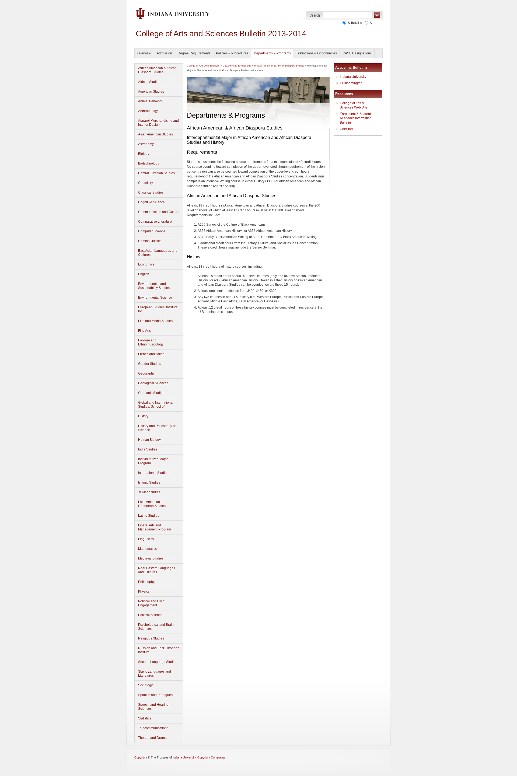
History (143, 416)
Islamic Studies (149, 482)
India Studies (147, 449)
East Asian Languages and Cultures (157, 253)
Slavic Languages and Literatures (154, 673)
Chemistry (145, 183)
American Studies (151, 91)
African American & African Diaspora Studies (157, 70)
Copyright (140, 757)
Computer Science (151, 231)
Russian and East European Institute (158, 650)
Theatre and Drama (152, 738)
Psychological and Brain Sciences (156, 627)
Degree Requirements (194, 53)
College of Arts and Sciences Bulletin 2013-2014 (221, 33)
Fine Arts (144, 331)
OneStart (346, 129)
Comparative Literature (155, 221)
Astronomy (146, 144)
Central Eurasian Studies (156, 173)
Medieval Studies (150, 558)
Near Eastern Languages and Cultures (156, 570)
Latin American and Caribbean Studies (152, 504)
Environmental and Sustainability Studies (154, 286)
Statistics (144, 718)
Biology (143, 154)
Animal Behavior (150, 101)
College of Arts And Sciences (203, 65)
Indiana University (353, 77)
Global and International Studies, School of (155, 404)
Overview (144, 53)
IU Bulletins (354, 22)
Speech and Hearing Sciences (153, 707)
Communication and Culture (158, 212)
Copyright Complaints (211, 757)
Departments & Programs (272, 53)
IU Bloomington (351, 83)
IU (370, 22)
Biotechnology (148, 163)
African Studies (149, 82)
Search (315, 15)
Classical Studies (150, 192)
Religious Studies (151, 638)
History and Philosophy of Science (157, 428)
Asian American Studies (155, 134)
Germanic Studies (151, 393)
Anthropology (148, 111)
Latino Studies (148, 516)
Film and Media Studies (155, 321)
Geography (146, 373)
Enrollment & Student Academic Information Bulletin (356, 118)
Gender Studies (149, 364)
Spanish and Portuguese (156, 695)
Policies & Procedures (232, 53)
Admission (164, 53)
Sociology (145, 685)
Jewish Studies (149, 492)
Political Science (150, 615)
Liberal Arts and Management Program (154, 527)
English (143, 274)
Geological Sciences (153, 383)
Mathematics (147, 549)
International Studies (153, 473)
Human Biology (149, 440)
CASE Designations (357, 53)
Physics (143, 591)
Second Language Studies (157, 662)
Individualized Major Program (153, 461)
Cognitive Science (151, 202)
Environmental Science (155, 297)
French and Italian (151, 354)
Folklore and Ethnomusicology (150, 342)
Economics (146, 264)
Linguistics (146, 539)
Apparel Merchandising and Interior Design (158, 123)
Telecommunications (153, 728)
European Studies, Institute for (157, 309)
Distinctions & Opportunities (316, 53)
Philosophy (146, 582)
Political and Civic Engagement (151, 603)
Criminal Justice (150, 241)
